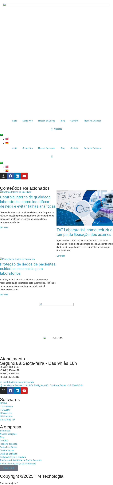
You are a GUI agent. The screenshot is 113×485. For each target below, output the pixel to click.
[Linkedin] (17, 176)
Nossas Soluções (46, 120)
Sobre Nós (27, 120)
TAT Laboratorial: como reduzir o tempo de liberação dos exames (84, 232)
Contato (74, 120)
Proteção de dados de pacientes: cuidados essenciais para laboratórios (28, 269)
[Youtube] (24, 176)
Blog (62, 120)
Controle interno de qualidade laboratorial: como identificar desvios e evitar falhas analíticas (28, 202)
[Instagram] (3, 176)
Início (14, 120)
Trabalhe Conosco (92, 120)
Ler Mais (4, 227)
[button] (56, 483)
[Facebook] (10, 176)
